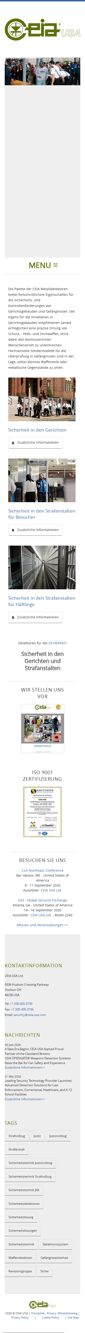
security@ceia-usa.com (30, 1015)
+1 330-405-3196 (22, 1009)
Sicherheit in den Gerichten (37, 430)
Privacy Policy (20, 1317)
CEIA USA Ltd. (51, 890)
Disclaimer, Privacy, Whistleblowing (54, 1313)
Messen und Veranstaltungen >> (42, 925)
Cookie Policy (50, 1317)
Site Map (73, 1317)
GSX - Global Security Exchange (42, 900)
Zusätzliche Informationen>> (25, 1067)
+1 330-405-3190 (21, 1004)
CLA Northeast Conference (43, 870)
